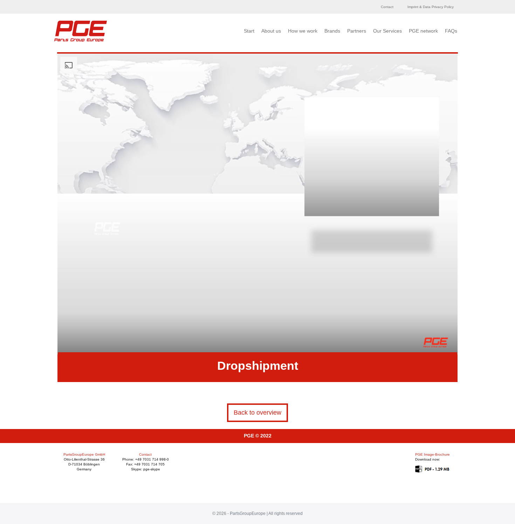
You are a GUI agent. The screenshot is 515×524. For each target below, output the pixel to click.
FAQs (451, 31)
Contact (387, 7)
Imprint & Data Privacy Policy (430, 7)
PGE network (423, 31)
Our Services (387, 31)
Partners (356, 31)
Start (249, 31)
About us (271, 31)
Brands (332, 31)
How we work (302, 31)
